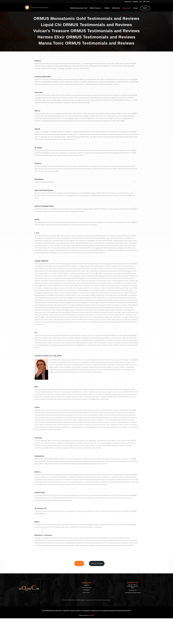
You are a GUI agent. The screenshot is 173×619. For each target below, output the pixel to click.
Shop (145, 8)
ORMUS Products (94, 8)
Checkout (135, 1)
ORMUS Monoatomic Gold (78, 8)
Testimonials (126, 8)
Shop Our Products (97, 563)
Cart (140, 1)
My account (128, 1)
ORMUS (107, 8)
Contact (135, 8)
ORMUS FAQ (116, 8)
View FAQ (79, 563)
